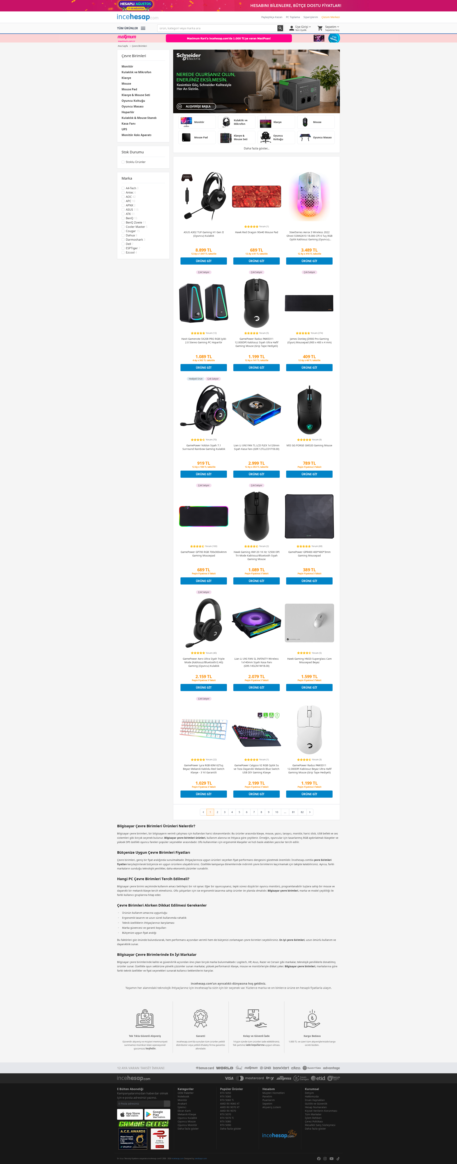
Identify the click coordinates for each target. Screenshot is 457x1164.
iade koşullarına (255, 1045)
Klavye (126, 78)
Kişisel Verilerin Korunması (321, 1110)
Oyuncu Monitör (187, 1125)
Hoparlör (128, 112)
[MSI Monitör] (256, 81)
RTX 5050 (225, 1093)
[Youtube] (332, 1158)
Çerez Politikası (314, 1121)
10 (276, 812)
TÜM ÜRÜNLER (127, 28)
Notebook (183, 1096)
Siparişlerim (310, 17)
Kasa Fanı (128, 124)
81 (293, 812)
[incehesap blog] (280, 1124)
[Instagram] (325, 1158)
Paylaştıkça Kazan (271, 17)
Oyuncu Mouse (187, 1121)
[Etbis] (160, 1139)
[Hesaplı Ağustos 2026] (228, 5)
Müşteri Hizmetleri (273, 1093)
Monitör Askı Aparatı (136, 135)
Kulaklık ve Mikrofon (136, 72)
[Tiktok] (338, 1158)
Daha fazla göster (188, 1128)
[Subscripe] (167, 1103)
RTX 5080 (225, 1121)
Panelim (267, 1096)
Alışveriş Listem (271, 1107)
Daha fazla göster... (256, 148)
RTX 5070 (225, 1114)
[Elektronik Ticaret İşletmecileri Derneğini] (318, 1078)
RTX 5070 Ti (227, 1118)
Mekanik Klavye (187, 1114)
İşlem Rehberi (313, 1118)
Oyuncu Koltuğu (133, 101)
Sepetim (267, 1103)
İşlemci (182, 1107)
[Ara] (280, 28)
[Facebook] (319, 1158)
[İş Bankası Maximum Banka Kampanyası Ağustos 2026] (228, 38)
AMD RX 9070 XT (230, 1107)
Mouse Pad (129, 89)
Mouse (126, 84)
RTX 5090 (225, 1125)
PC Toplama (293, 17)
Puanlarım (268, 1100)
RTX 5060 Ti (227, 1100)
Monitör (127, 66)
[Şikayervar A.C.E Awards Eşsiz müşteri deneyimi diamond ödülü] (133, 1139)
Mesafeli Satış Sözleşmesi (320, 1125)
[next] (310, 812)
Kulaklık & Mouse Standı (139, 118)
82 (302, 812)
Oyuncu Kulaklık (187, 1118)
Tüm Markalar (313, 1114)
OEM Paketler (186, 1093)
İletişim (309, 1093)
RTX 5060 (225, 1096)
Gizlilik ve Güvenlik (316, 1103)
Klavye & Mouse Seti (136, 95)
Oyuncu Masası (133, 106)
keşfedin (151, 1048)
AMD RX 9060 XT (230, 1103)
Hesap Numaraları (316, 1107)
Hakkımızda (312, 1096)
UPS (124, 129)
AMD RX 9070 (228, 1110)
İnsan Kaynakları (315, 1100)
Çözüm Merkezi (331, 17)
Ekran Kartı (184, 1110)
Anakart (182, 1103)
